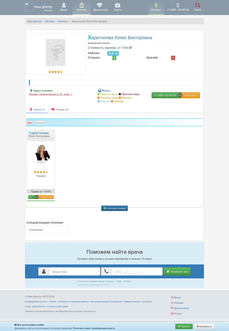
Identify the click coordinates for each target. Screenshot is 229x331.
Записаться (47, 196)
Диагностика (181, 308)
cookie (119, 281)
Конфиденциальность (36, 301)
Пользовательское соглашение (106, 301)
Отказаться (205, 326)
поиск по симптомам (57, 306)
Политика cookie (82, 328)
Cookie (52, 301)
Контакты (147, 301)
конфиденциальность (103, 328)
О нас (28, 306)
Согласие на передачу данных (73, 301)
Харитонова (39, 133)
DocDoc (127, 281)
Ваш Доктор (35, 21)
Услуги (178, 313)
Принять (185, 326)
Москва (49, 21)
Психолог (39, 122)
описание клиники (116, 208)
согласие (110, 281)
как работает (39, 306)
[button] (156, 7)
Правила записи (132, 301)
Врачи (177, 297)
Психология (36, 229)
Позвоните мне (179, 271)
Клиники (63, 21)
